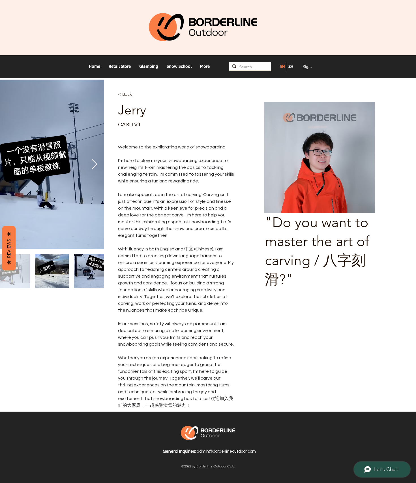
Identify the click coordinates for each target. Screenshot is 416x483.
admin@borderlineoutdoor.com (226, 451)
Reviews (9, 248)
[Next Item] (94, 164)
